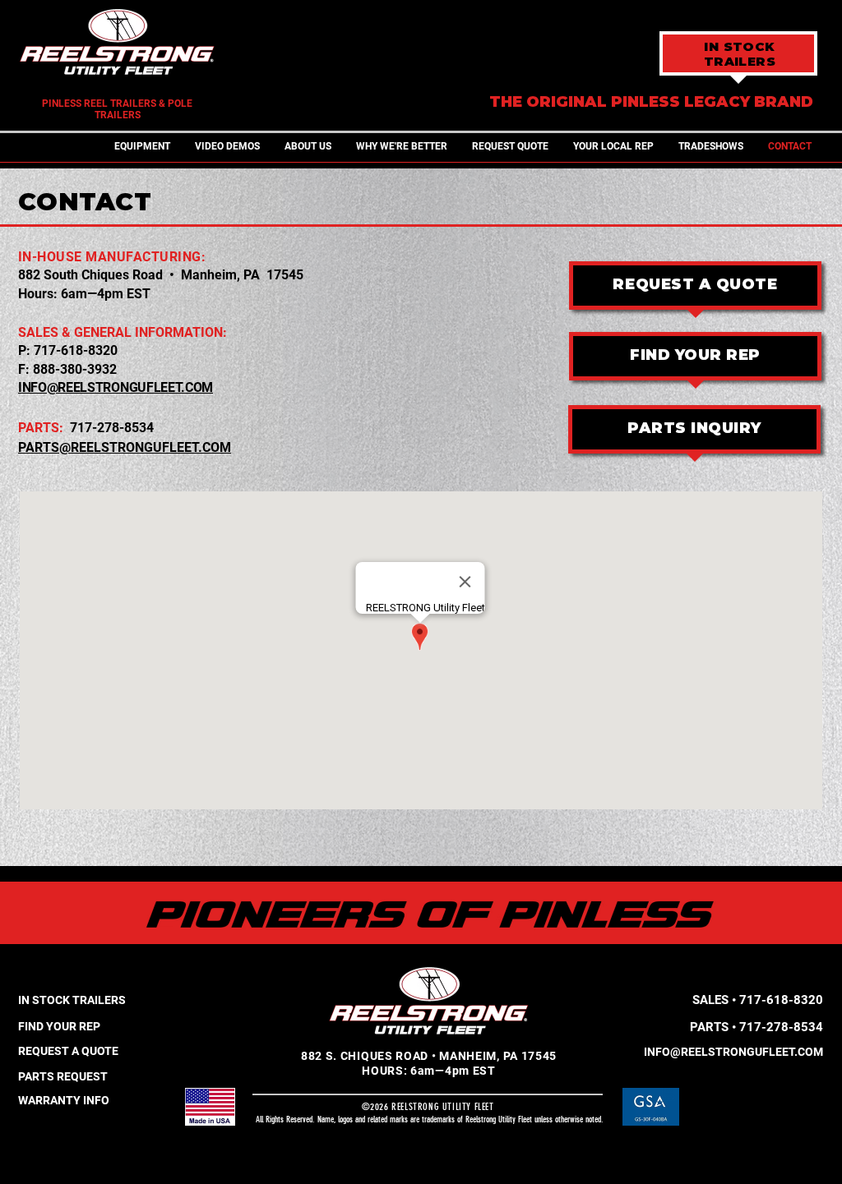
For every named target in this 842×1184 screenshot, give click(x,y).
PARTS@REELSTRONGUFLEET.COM (124, 447)
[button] (142, 146)
